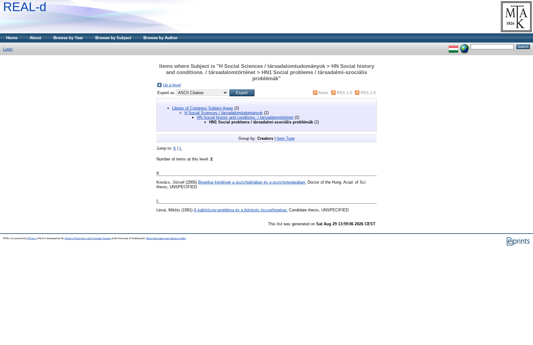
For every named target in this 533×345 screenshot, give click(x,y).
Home (11, 37)
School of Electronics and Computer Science (87, 238)
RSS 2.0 (368, 92)
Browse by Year (68, 37)
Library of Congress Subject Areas (202, 108)
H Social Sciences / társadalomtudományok (223, 112)
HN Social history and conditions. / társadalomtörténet (245, 117)
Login (8, 49)
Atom (323, 92)
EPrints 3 (32, 238)
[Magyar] (453, 46)
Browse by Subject (113, 37)
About (35, 37)
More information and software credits (166, 238)
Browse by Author (160, 37)
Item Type (286, 138)
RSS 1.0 (344, 92)
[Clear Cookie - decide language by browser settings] (464, 46)
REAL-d (24, 7)
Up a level (172, 85)
